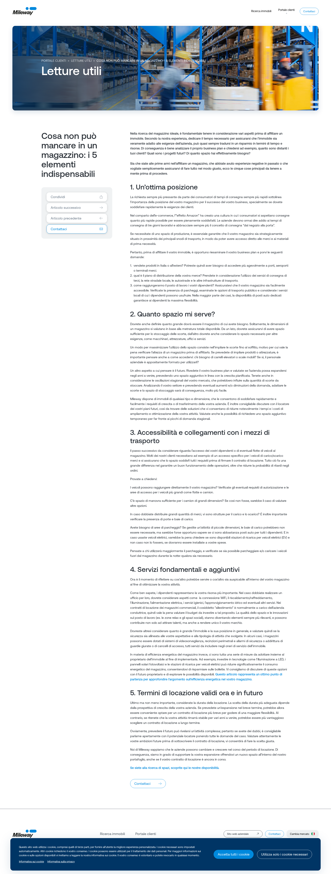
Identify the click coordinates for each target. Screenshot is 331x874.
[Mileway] (24, 11)
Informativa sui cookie (31, 861)
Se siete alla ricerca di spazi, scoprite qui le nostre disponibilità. (174, 768)
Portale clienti (53, 60)
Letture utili (81, 60)
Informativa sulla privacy (61, 861)
